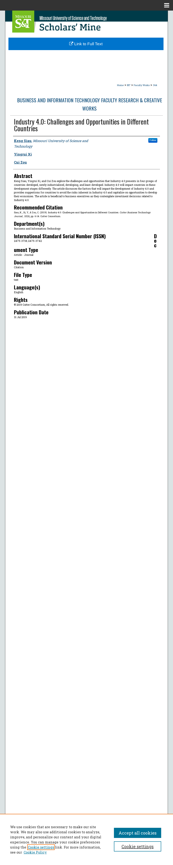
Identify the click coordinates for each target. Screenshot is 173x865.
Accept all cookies (138, 833)
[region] (86, 839)
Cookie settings (41, 847)
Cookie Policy (35, 852)
